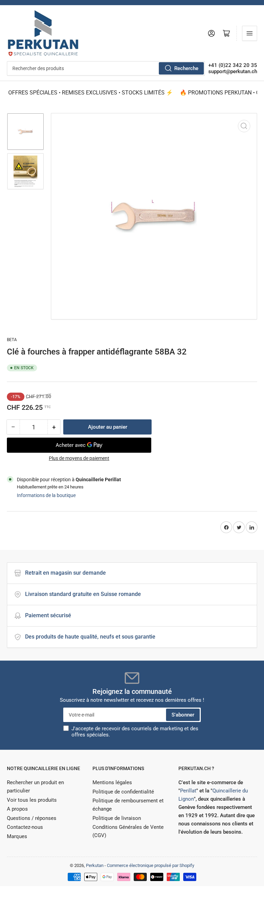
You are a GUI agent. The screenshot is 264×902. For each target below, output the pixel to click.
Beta (12, 339)
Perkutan (94, 865)
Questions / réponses (31, 818)
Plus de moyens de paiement (79, 458)
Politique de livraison (116, 818)
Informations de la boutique (46, 495)
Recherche (186, 68)
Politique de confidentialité (123, 792)
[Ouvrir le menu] (249, 33)
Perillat (188, 791)
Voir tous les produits (32, 800)
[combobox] (106, 68)
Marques (17, 836)
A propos (17, 809)
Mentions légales (112, 782)
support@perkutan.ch (232, 71)
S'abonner (183, 715)
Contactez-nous (25, 827)
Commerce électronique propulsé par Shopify (150, 865)
